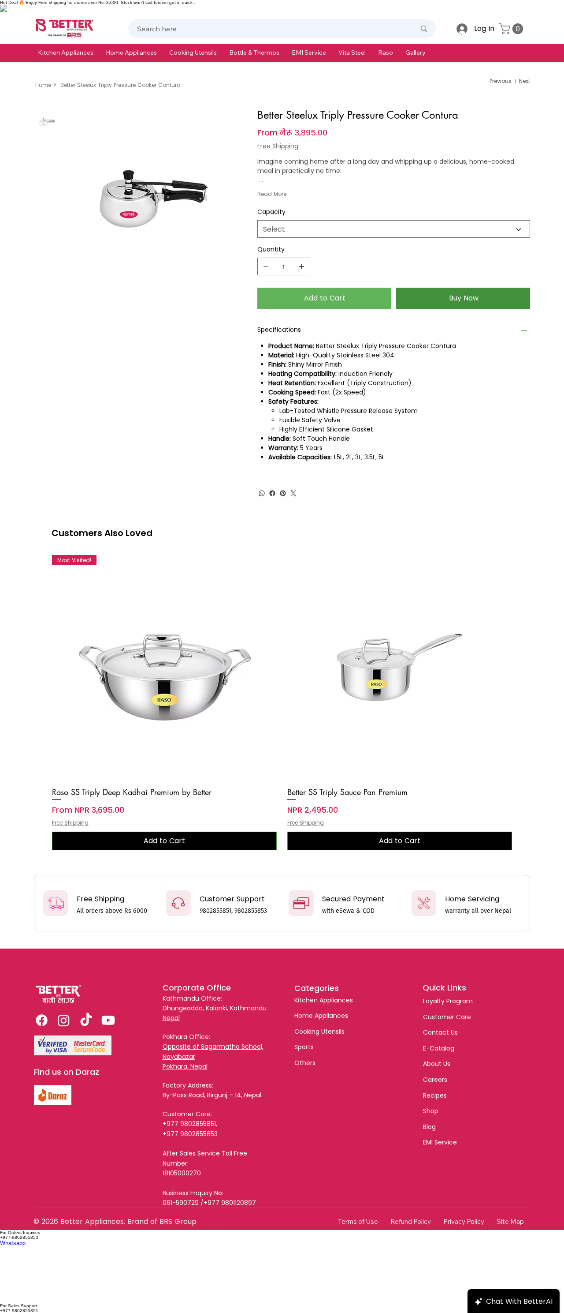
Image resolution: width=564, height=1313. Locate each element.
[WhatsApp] (261, 493)
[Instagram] (63, 1020)
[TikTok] (86, 1020)
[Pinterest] (282, 493)
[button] (65, 52)
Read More (271, 194)
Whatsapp (13, 1243)
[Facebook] (272, 493)
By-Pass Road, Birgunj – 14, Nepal (212, 1095)
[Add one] (301, 266)
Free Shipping (70, 822)
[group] (282, 703)
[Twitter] (293, 493)
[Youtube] (108, 1020)
